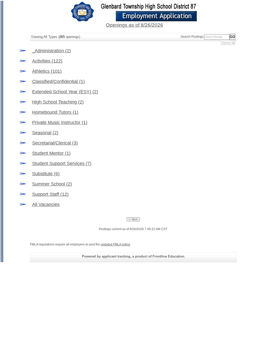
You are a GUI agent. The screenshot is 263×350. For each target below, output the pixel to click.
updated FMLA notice (115, 244)
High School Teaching (58, 102)
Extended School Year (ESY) (65, 91)
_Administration (51, 50)
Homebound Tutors (55, 112)
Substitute (46, 173)
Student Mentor (51, 153)
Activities (47, 61)
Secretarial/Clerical (55, 143)
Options (226, 42)
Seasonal (45, 132)
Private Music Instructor (59, 122)
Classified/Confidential (58, 81)
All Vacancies (46, 204)
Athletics (47, 71)
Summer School (52, 184)
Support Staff (50, 194)
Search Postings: (192, 36)
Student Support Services (61, 163)
